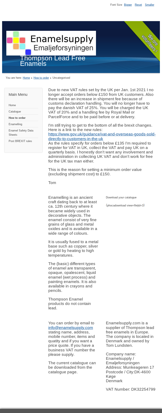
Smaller (149, 4)
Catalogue (15, 111)
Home (26, 77)
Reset (138, 4)
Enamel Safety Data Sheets (21, 132)
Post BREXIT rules (20, 141)
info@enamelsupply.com (70, 327)
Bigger (128, 4)
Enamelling (15, 124)
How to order (41, 77)
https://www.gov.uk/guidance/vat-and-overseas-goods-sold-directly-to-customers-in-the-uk (102, 136)
